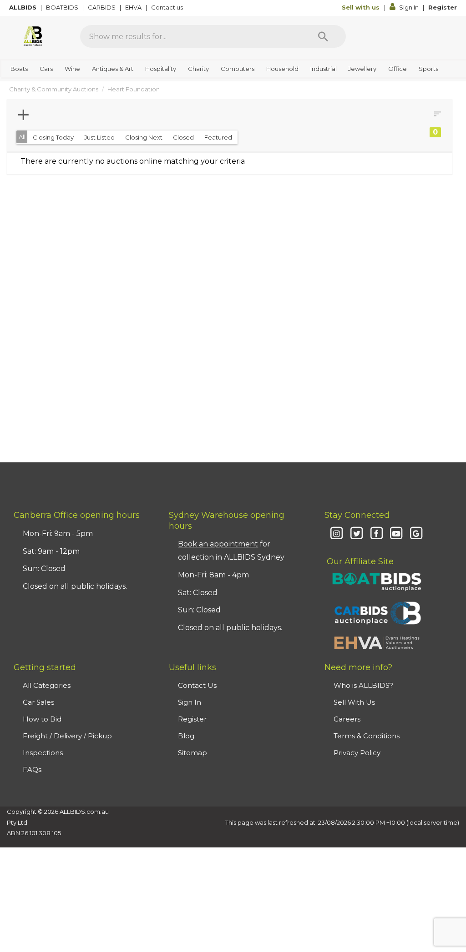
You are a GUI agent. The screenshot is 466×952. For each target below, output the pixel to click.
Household (282, 68)
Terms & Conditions (367, 736)
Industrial (323, 68)
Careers (347, 719)
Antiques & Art (112, 68)
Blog (186, 736)
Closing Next (143, 137)
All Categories (47, 685)
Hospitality (160, 68)
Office (397, 68)
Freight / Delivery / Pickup (67, 736)
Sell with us (361, 7)
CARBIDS (102, 7)
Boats (19, 68)
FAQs (32, 769)
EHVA (134, 7)
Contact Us (197, 685)
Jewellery (362, 68)
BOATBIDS (63, 7)
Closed (183, 137)
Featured (218, 137)
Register (442, 7)
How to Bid (42, 719)
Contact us (167, 7)
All (22, 136)
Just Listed (99, 137)
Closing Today (53, 137)
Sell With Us (354, 702)
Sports (428, 68)
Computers (237, 68)
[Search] (323, 36)
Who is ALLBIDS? (363, 685)
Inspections (43, 752)
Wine (72, 68)
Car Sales (38, 702)
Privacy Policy (357, 752)
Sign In (409, 7)
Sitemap (192, 752)
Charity (198, 68)
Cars (46, 68)
